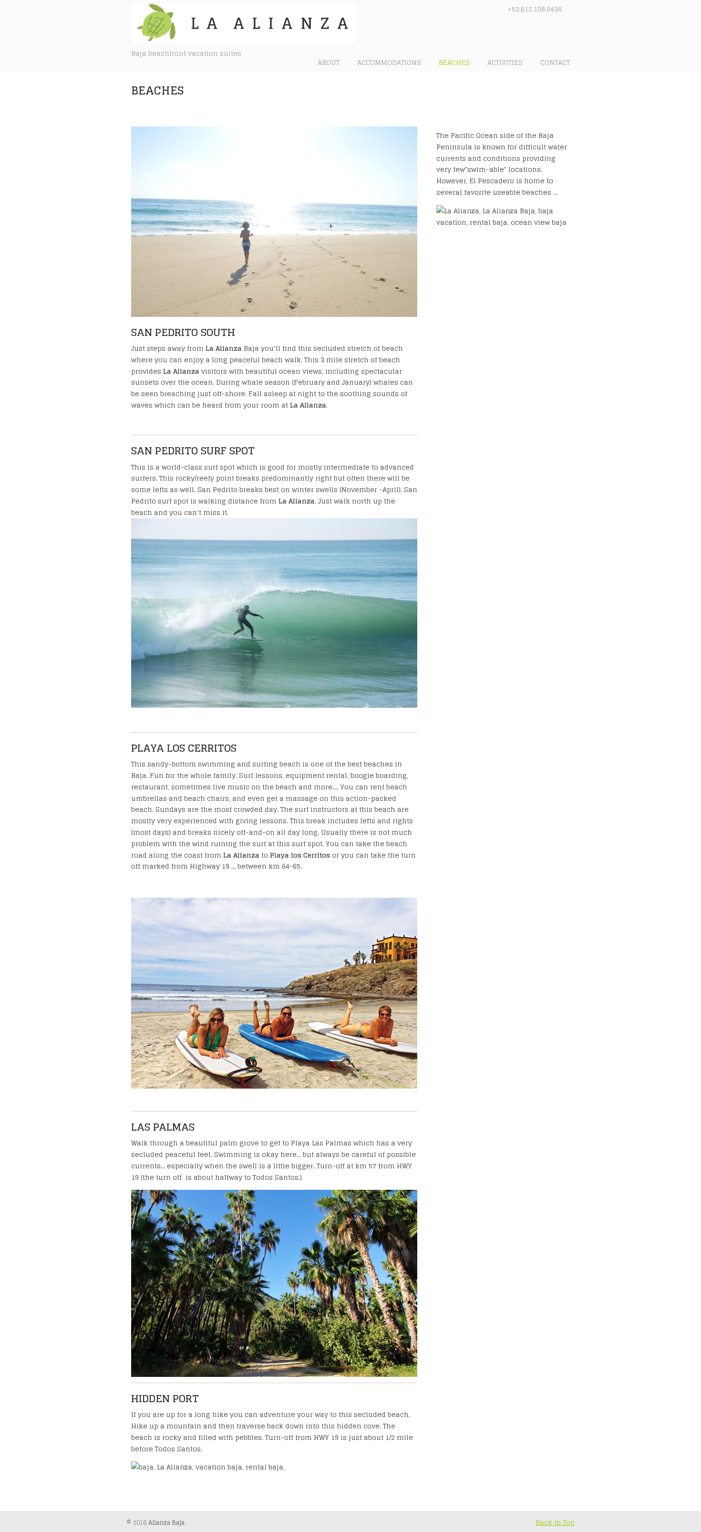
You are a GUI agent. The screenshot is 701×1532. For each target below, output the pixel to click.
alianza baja (248, 23)
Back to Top (555, 1522)
